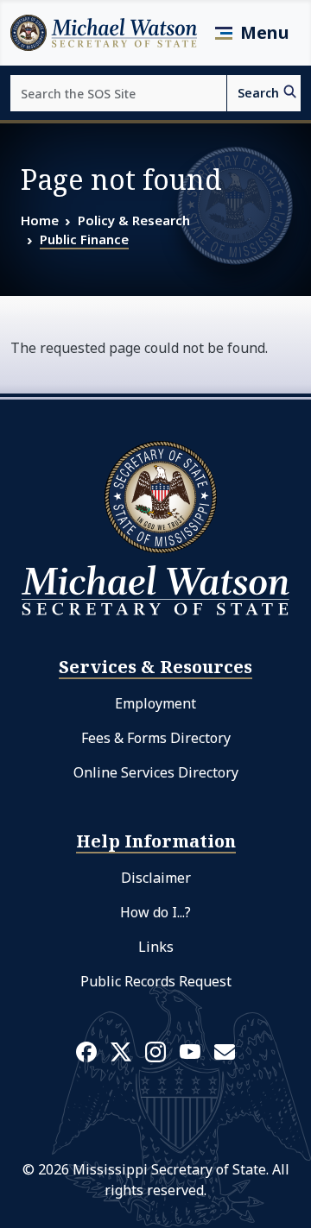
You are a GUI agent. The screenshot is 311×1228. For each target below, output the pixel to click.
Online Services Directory (155, 772)
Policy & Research (134, 220)
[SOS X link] (121, 1050)
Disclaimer (156, 877)
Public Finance (84, 239)
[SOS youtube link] (190, 1050)
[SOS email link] (224, 1050)
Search (258, 93)
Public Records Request (156, 981)
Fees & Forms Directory (156, 737)
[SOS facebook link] (86, 1051)
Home (40, 220)
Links (156, 946)
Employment (155, 703)
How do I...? (155, 912)
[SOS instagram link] (155, 1051)
